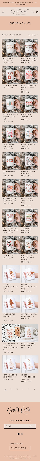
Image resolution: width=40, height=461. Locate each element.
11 (28, 389)
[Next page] (34, 389)
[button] (2, 11)
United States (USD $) (18, 448)
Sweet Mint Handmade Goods (20, 456)
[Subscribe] (30, 426)
